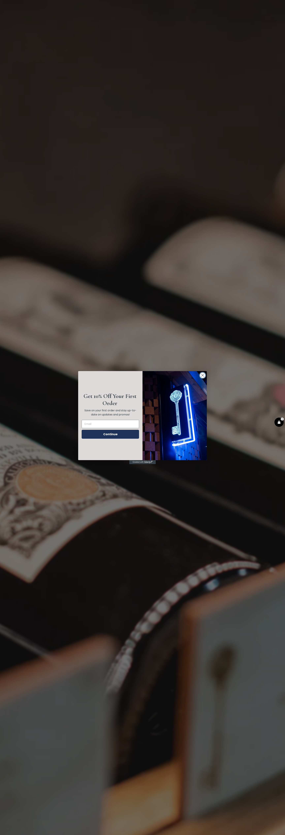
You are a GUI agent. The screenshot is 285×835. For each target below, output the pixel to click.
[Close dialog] (203, 375)
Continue (110, 434)
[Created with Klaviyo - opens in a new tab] (142, 462)
